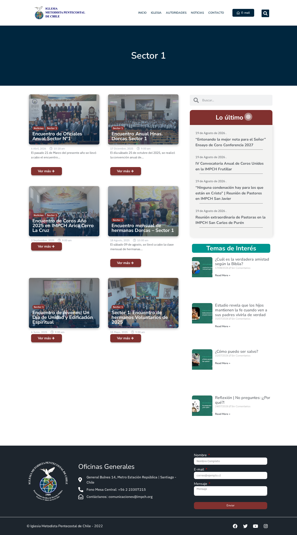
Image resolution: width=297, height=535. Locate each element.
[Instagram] (265, 526)
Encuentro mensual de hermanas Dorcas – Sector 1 (143, 228)
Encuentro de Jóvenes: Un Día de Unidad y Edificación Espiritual (62, 317)
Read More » (222, 275)
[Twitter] (245, 526)
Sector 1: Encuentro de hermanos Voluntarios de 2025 (140, 317)
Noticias (197, 13)
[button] (265, 13)
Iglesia (156, 13)
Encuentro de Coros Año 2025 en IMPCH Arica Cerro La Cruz (63, 226)
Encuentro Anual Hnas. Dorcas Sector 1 (137, 136)
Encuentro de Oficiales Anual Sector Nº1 (57, 136)
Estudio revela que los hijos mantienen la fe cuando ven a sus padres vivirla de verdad (241, 310)
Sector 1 (52, 128)
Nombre (201, 455)
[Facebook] (235, 526)
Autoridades (176, 13)
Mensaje (201, 484)
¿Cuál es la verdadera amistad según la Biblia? (242, 262)
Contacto (216, 13)
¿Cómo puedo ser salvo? (236, 351)
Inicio (142, 13)
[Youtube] (255, 526)
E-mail (199, 470)
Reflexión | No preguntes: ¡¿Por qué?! (242, 400)
